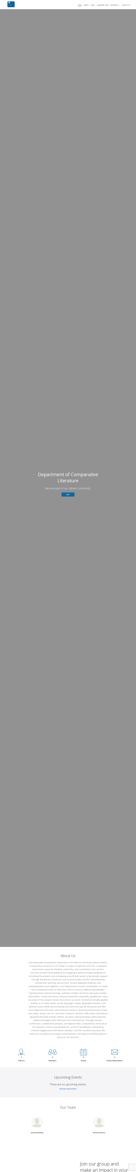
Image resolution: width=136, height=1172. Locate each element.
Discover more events (68, 1089)
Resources (114, 5)
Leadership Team (102, 5)
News (93, 5)
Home (79, 5)
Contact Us (126, 5)
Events (86, 5)
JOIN (68, 494)
